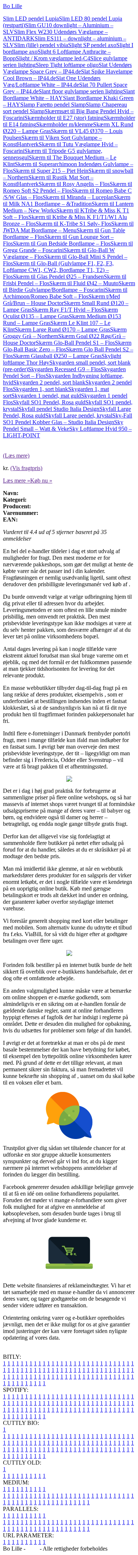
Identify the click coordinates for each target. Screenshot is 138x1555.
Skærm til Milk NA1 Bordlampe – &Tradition (66, 200)
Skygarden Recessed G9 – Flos (64, 369)
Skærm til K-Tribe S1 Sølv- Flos (73, 224)
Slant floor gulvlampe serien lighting (81, 91)
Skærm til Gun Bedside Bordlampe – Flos (61, 243)
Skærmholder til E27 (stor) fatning (64, 118)
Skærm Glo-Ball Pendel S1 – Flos (75, 343)
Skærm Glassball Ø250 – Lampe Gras (57, 356)
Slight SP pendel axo (92, 45)
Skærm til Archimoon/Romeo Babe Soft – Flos (65, 293)
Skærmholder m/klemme (64, 124)
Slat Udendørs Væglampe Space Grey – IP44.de (67, 68)
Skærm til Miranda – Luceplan (78, 197)
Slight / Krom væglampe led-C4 (53, 58)
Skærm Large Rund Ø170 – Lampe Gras (62, 329)
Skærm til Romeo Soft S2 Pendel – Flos (67, 187)
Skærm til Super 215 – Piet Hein (50, 171)
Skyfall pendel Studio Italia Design (58, 409)
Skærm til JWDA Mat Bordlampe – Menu (68, 227)
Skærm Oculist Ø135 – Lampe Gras (60, 313)
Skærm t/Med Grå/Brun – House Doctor (61, 299)
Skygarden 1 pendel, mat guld (46, 396)
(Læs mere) (16, 455)
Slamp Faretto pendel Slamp (53, 104)
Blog (32, 1548)
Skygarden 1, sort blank (40, 389)
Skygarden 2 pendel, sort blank (49, 382)
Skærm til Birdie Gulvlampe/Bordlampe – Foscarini (69, 286)
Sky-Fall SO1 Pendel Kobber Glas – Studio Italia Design (67, 418)
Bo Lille (12, 6)
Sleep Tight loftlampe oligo (67, 65)
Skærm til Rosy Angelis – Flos (74, 184)
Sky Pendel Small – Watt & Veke (63, 425)
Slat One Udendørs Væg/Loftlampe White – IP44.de (51, 81)
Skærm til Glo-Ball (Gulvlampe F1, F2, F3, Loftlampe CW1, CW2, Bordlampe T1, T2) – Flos (58, 270)
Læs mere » (16, 480)
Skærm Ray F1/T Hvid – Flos (66, 310)
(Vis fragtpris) (26, 468)
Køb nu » (41, 480)
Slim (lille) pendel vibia (41, 45)
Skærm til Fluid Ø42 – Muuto (83, 283)
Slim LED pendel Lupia (31, 18)
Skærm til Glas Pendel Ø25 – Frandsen (58, 276)
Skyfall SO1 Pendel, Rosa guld (49, 402)
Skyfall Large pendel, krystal (78, 415)
